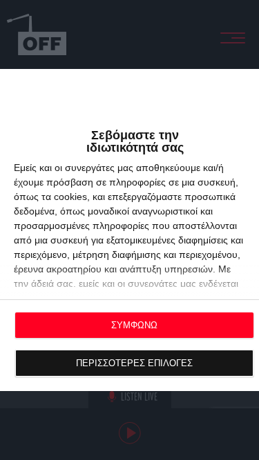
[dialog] (129, 230)
